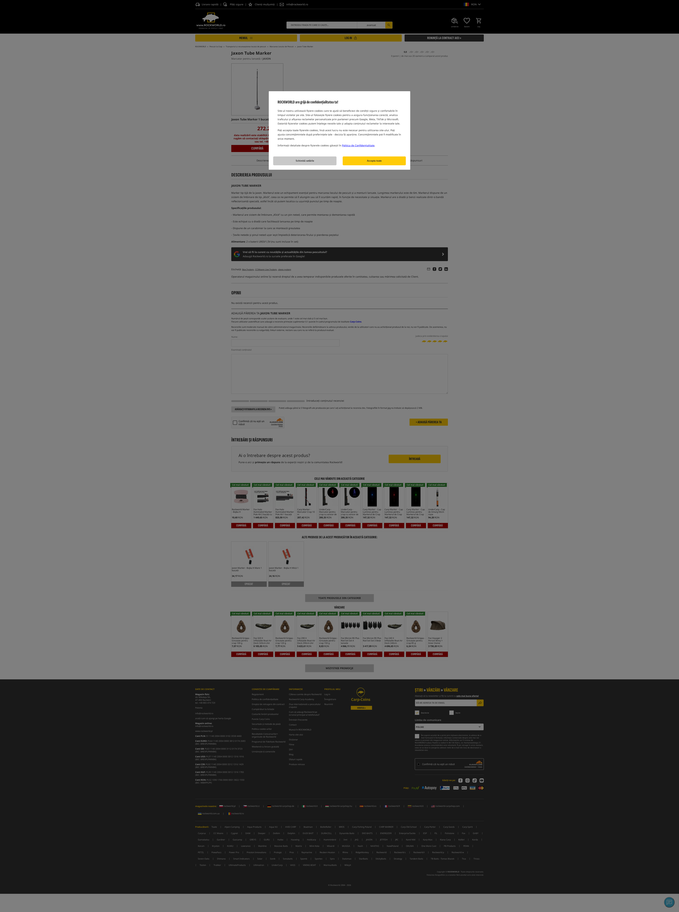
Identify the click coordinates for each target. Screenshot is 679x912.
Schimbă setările (305, 160)
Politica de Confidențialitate (358, 145)
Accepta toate (374, 160)
